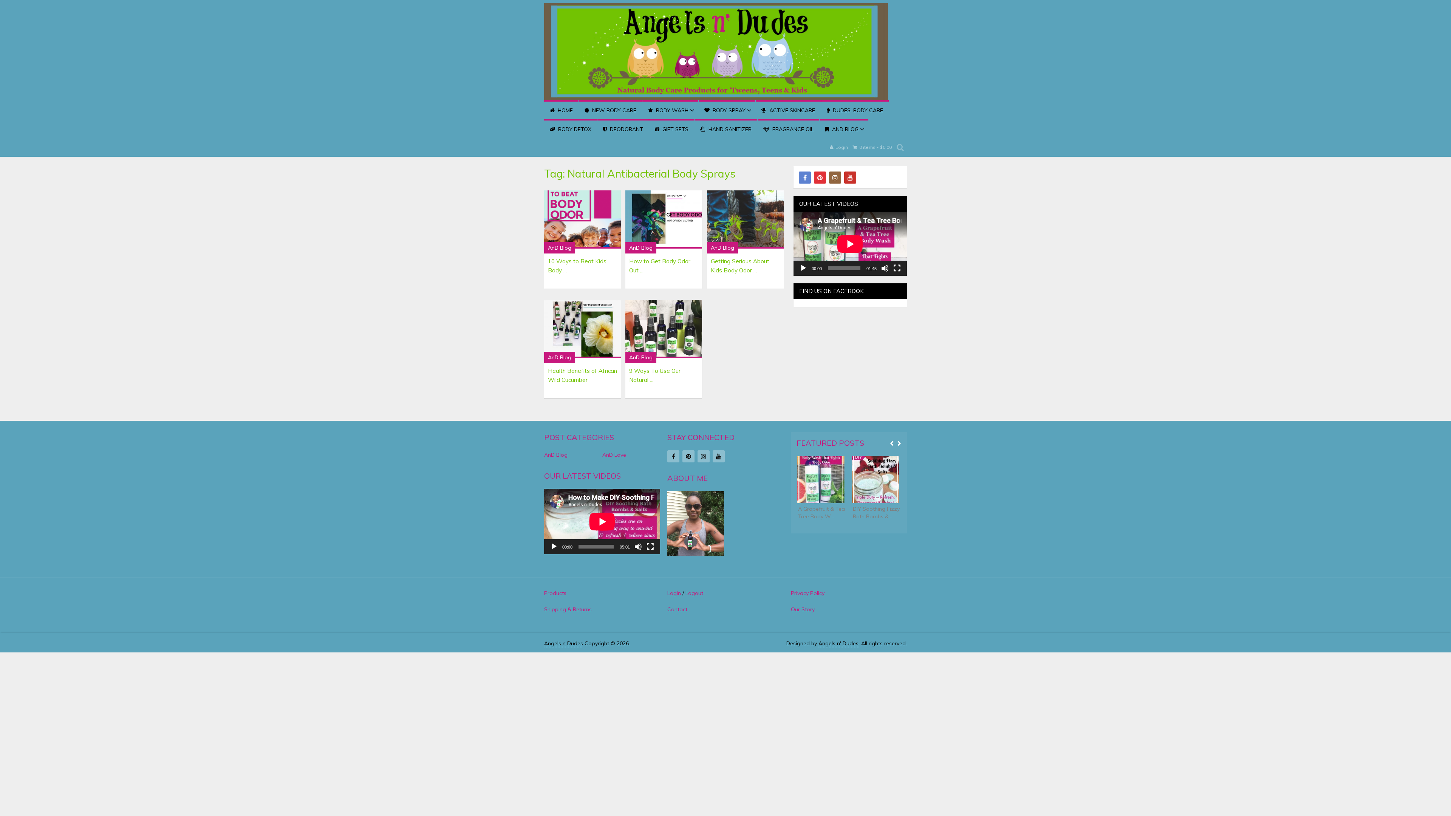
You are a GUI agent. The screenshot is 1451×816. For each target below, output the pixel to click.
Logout (694, 593)
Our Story (803, 609)
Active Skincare (791, 110)
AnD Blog (845, 129)
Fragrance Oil (792, 129)
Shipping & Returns (568, 609)
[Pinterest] (820, 178)
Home (564, 110)
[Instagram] (835, 178)
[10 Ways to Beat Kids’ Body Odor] (582, 219)
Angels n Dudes (563, 643)
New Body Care (613, 110)
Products (555, 593)
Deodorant (625, 129)
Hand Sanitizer (729, 129)
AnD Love (614, 454)
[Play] (803, 268)
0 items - (875, 147)
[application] (850, 244)
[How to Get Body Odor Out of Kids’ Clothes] (663, 219)
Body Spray (728, 110)
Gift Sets (674, 129)
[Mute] (885, 268)
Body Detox (574, 129)
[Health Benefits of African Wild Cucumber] (582, 329)
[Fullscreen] (897, 268)
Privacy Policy (808, 593)
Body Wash (671, 110)
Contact (677, 609)
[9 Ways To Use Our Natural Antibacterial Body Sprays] (663, 329)
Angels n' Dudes (838, 643)
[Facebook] (805, 178)
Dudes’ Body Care (857, 110)
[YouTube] (850, 178)
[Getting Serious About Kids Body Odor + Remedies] (745, 219)
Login (841, 147)
